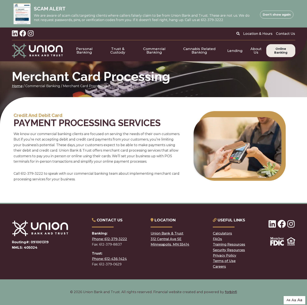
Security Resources (229, 250)
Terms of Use (224, 261)
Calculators (222, 233)
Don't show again (277, 14)
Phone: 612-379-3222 (109, 239)
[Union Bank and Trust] (37, 51)
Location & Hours (258, 34)
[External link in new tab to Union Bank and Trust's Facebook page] (22, 34)
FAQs (217, 239)
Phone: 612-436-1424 (109, 259)
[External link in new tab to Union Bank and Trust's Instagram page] (31, 34)
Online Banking (280, 50)
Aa (288, 300)
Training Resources (229, 244)
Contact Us (285, 34)
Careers (219, 267)
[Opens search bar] (238, 33)
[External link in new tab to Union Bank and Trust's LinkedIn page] (15, 34)
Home (17, 86)
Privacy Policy (224, 255)
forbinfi (231, 292)
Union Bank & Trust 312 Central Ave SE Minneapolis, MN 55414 (170, 238)
